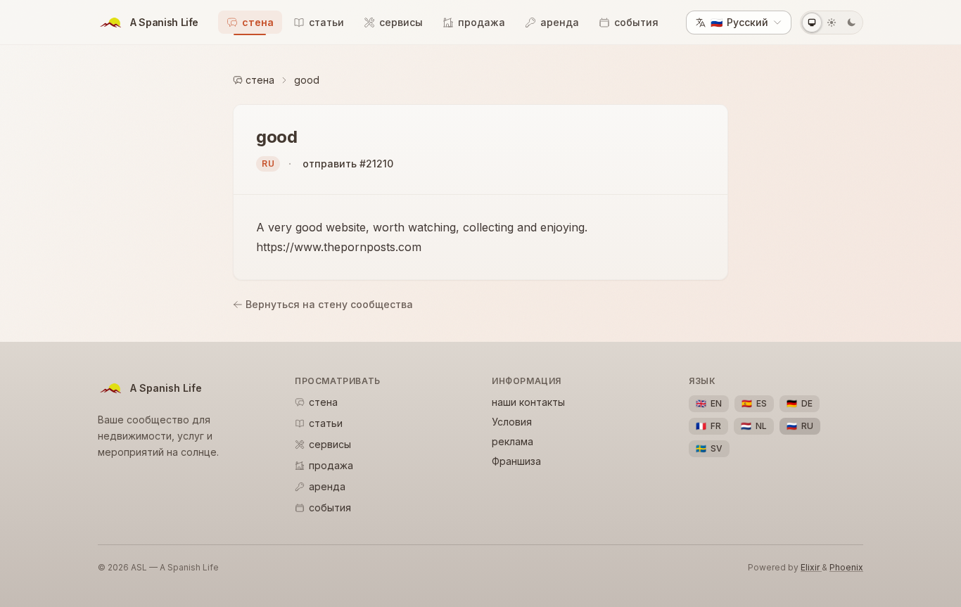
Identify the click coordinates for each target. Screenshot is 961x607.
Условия (512, 422)
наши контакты (528, 402)
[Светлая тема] (831, 22)
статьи (326, 22)
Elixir (811, 567)
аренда (559, 22)
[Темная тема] (851, 22)
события (636, 22)
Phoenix (846, 567)
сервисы (401, 22)
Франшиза (516, 461)
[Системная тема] (812, 22)
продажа (481, 22)
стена (258, 22)
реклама (512, 441)
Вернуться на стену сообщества (329, 304)
